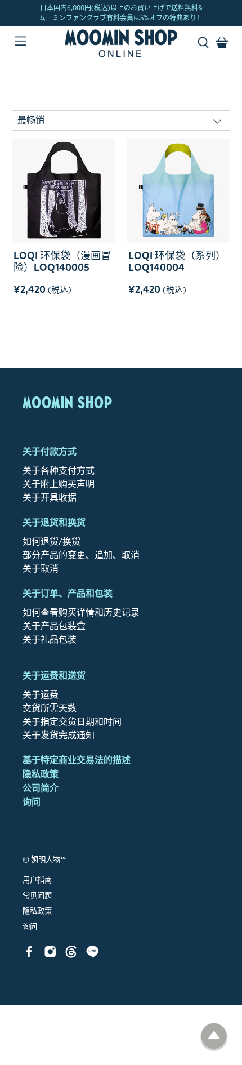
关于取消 (41, 568)
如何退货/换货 (51, 541)
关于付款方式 (50, 451)
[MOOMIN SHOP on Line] (92, 955)
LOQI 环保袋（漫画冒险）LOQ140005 (62, 261)
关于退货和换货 (54, 522)
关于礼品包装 (50, 639)
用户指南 (37, 880)
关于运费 (41, 695)
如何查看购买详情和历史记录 (81, 612)
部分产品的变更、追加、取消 (81, 555)
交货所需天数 (50, 708)
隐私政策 (41, 774)
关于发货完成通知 (59, 735)
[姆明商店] (121, 43)
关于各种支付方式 (59, 470)
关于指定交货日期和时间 (72, 722)
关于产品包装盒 (54, 626)
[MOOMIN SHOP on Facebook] (29, 955)
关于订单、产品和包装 (68, 593)
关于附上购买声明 (59, 484)
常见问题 (37, 896)
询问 (32, 802)
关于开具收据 (50, 497)
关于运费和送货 (54, 675)
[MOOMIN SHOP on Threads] (71, 955)
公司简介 (41, 788)
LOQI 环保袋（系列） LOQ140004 (177, 261)
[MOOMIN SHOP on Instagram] (50, 955)
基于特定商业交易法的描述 (77, 760)
